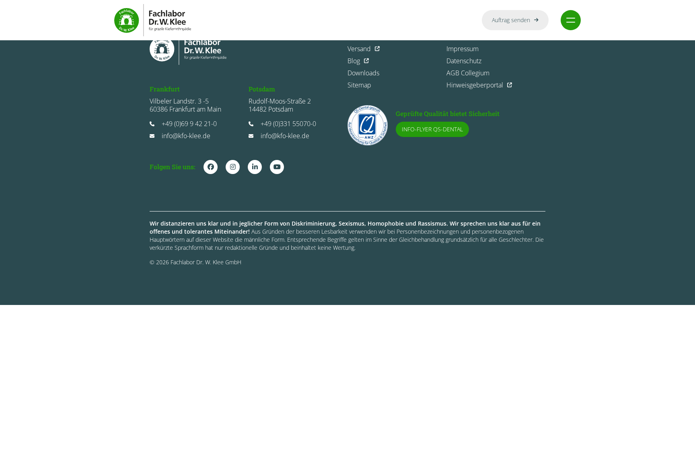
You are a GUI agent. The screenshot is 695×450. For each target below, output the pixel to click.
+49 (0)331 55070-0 (288, 123)
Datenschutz (463, 60)
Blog (354, 61)
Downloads (363, 72)
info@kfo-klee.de (186, 135)
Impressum (462, 48)
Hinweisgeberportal (474, 85)
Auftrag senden (511, 20)
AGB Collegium (467, 72)
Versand (359, 49)
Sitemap (359, 85)
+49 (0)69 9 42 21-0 (189, 123)
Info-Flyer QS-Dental (432, 129)
